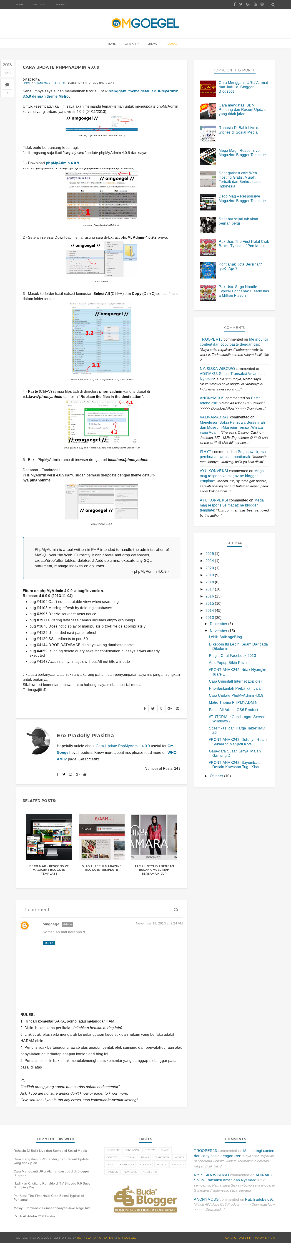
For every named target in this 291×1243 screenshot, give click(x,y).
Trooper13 (211, 339)
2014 (210, 611)
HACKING (112, 1171)
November (219, 631)
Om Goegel (127, 1237)
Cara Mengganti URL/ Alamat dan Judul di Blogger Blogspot (243, 87)
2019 (210, 575)
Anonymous (212, 398)
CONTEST (112, 1157)
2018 (210, 582)
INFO (110, 1164)
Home (20, 4)
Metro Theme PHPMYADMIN (233, 702)
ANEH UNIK (150, 1171)
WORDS (161, 1164)
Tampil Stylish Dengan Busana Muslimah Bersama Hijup (154, 870)
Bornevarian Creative (95, 1237)
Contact (173, 43)
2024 (210, 561)
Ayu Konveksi (214, 471)
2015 (210, 603)
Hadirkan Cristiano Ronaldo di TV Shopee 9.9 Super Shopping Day (53, 1185)
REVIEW (150, 1150)
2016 (210, 596)
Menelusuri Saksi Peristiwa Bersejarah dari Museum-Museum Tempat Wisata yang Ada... (232, 427)
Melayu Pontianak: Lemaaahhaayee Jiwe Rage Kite (52, 1208)
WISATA (179, 1157)
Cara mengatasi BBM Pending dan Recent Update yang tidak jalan (242, 109)
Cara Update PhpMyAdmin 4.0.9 (123, 746)
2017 (210, 589)
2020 (210, 568)
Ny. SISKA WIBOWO (217, 369)
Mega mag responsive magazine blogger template (232, 476)
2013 (210, 618)
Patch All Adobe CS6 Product (233, 710)
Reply (49, 943)
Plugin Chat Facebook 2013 (232, 656)
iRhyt (205, 452)
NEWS (145, 1157)
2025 (210, 554)
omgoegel (52, 924)
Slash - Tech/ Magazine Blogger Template (101, 868)
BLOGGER (113, 1150)
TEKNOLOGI (162, 1157)
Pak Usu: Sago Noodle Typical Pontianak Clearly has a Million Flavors (244, 291)
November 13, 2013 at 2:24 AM (159, 923)
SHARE (165, 1150)
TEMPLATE (130, 1171)
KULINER (145, 1164)
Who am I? (132, 43)
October (217, 776)
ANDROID (177, 1164)
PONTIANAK (132, 1150)
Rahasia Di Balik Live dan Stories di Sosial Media (50, 1150)
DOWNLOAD (41, 83)
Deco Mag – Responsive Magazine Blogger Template (49, 870)
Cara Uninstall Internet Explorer (235, 681)
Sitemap (61, 4)
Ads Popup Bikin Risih (228, 663)
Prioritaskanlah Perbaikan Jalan (236, 688)
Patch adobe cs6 (259, 1199)
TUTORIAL (59, 83)
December (219, 624)
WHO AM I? (40, 4)
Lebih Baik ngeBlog (225, 637)
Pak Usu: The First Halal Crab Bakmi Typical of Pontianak (49, 1197)
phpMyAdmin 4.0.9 (62, 163)
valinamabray (214, 417)
